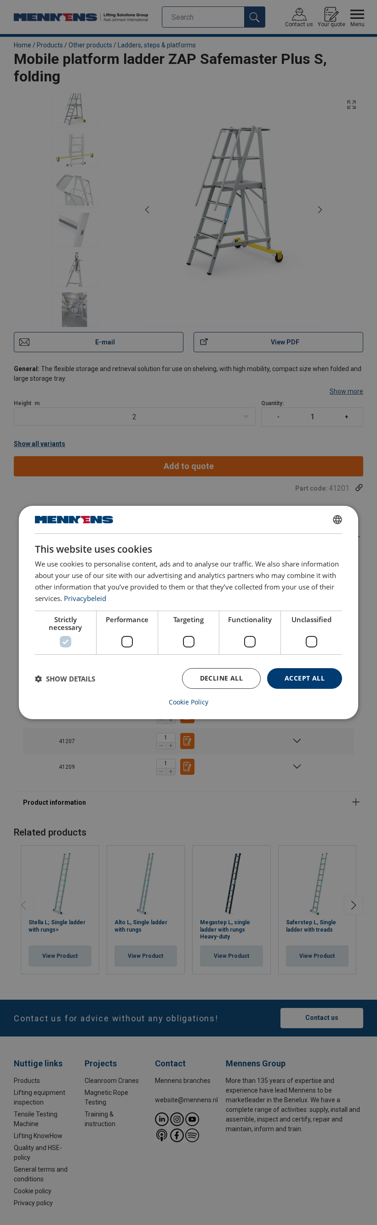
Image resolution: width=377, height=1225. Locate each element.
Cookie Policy (188, 702)
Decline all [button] (221, 678)
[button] (65, 679)
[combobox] (337, 519)
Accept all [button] (305, 678)
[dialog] (188, 612)
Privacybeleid (85, 598)
